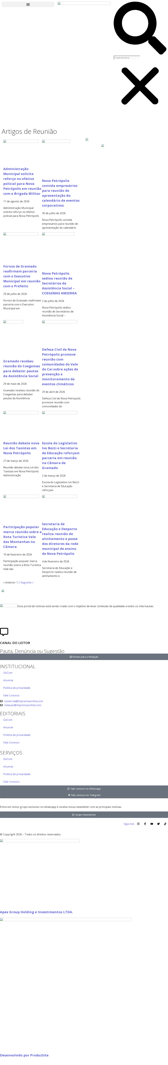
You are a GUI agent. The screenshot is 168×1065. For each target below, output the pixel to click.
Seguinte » (27, 582)
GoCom (7, 672)
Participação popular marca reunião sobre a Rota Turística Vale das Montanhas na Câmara (22, 537)
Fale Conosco (11, 695)
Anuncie (8, 680)
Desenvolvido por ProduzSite (24, 1055)
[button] (28, 4)
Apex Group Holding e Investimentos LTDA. (36, 912)
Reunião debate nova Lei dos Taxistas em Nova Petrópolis (21, 448)
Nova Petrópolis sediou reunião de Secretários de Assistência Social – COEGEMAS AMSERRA (59, 283)
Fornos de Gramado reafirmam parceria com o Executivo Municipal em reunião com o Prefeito (22, 276)
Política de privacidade (16, 688)
